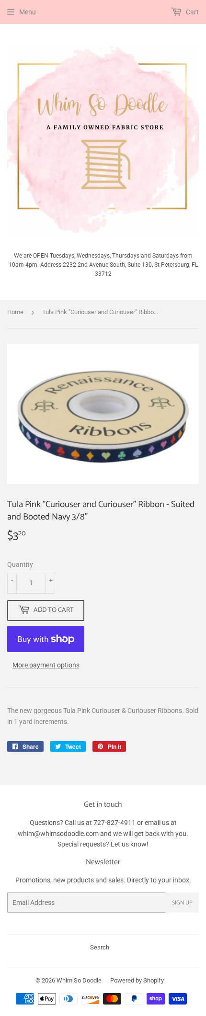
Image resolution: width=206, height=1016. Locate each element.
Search (99, 947)
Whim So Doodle (79, 980)
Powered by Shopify (137, 980)
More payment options (46, 665)
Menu (27, 12)
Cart (191, 12)
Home (15, 312)
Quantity (20, 564)
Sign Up (182, 902)
